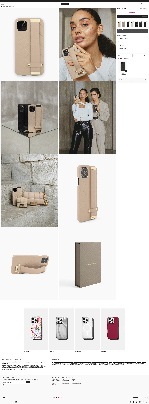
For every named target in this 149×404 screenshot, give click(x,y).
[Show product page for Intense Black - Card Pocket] (145, 24)
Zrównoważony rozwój (66, 380)
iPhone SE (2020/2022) (120, 362)
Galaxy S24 (101, 363)
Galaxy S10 (97, 364)
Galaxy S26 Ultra (76, 363)
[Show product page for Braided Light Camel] (119, 24)
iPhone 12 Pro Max (77, 362)
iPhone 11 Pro (93, 362)
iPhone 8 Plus (130, 362)
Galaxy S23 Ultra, (126, 363)
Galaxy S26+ (71, 363)
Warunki (73, 379)
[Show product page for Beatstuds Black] (128, 24)
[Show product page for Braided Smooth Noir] (141, 24)
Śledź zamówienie (55, 379)
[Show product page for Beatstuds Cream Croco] (132, 24)
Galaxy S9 (110, 364)
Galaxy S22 (131, 363)
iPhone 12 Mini (82, 362)
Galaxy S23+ (120, 363)
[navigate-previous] (125, 328)
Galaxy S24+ (105, 363)
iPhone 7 (134, 362)
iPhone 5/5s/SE (61, 363)
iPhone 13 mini (62, 362)
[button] (139, 397)
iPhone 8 (126, 362)
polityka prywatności (24, 384)
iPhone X (114, 362)
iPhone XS (101, 362)
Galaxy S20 (80, 364)
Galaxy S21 (64, 364)
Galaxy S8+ (122, 364)
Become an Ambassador (76, 383)
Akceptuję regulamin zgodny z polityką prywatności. (16, 384)
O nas (63, 379)
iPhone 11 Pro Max (88, 362)
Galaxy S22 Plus (137, 363)
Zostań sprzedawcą (65, 383)
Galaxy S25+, (89, 363)
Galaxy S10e (106, 364)
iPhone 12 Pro (67, 362)
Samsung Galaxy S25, (83, 363)
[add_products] (126, 71)
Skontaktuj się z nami (55, 380)
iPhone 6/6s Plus (55, 363)
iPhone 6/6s (144, 362)
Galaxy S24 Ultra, (111, 363)
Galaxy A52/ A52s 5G (58, 364)
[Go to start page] (2, 4)
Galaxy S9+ (114, 364)
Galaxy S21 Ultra (75, 364)
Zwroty (53, 383)
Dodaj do (132, 16)
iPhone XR (110, 362)
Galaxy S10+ (101, 364)
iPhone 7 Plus (139, 362)
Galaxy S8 (118, 364)
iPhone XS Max (105, 362)
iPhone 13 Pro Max (57, 362)
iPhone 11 (97, 362)
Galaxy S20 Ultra (92, 364)
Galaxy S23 (116, 363)
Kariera (73, 380)
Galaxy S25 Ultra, (95, 363)
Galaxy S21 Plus (69, 364)
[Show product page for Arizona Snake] (123, 24)
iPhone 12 (71, 362)
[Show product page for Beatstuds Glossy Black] (136, 24)
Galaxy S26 (66, 363)
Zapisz (27, 382)
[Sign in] (139, 4)
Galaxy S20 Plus (85, 364)
